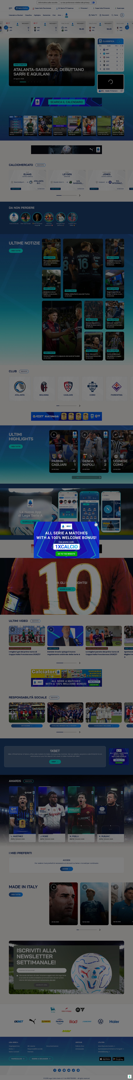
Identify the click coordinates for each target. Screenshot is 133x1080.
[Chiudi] (96, 524)
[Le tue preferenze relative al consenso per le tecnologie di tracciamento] (129, 1076)
